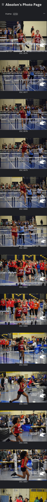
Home (8, 13)
